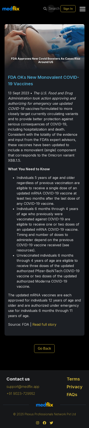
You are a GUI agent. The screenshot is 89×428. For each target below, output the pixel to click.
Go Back (44, 348)
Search (52, 8)
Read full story (44, 324)
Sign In (68, 8)
